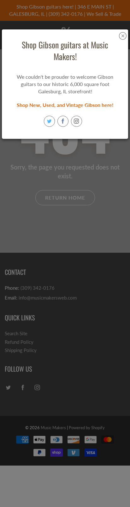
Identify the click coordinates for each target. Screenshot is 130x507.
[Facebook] (62, 121)
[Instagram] (76, 121)
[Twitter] (49, 121)
